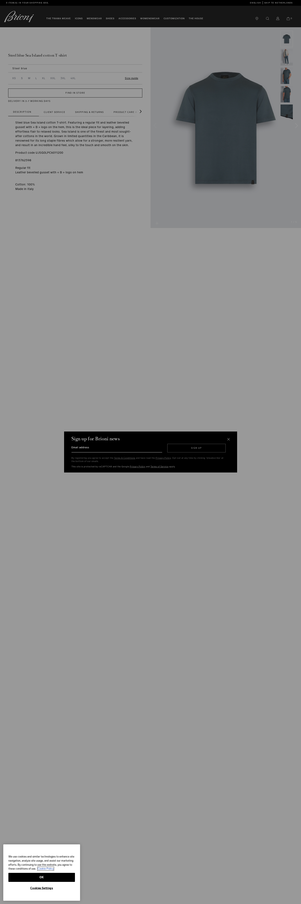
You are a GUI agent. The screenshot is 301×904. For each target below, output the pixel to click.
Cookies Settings (41, 888)
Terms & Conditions (124, 458)
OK (42, 877)
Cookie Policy (46, 868)
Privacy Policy (163, 458)
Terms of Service (159, 467)
